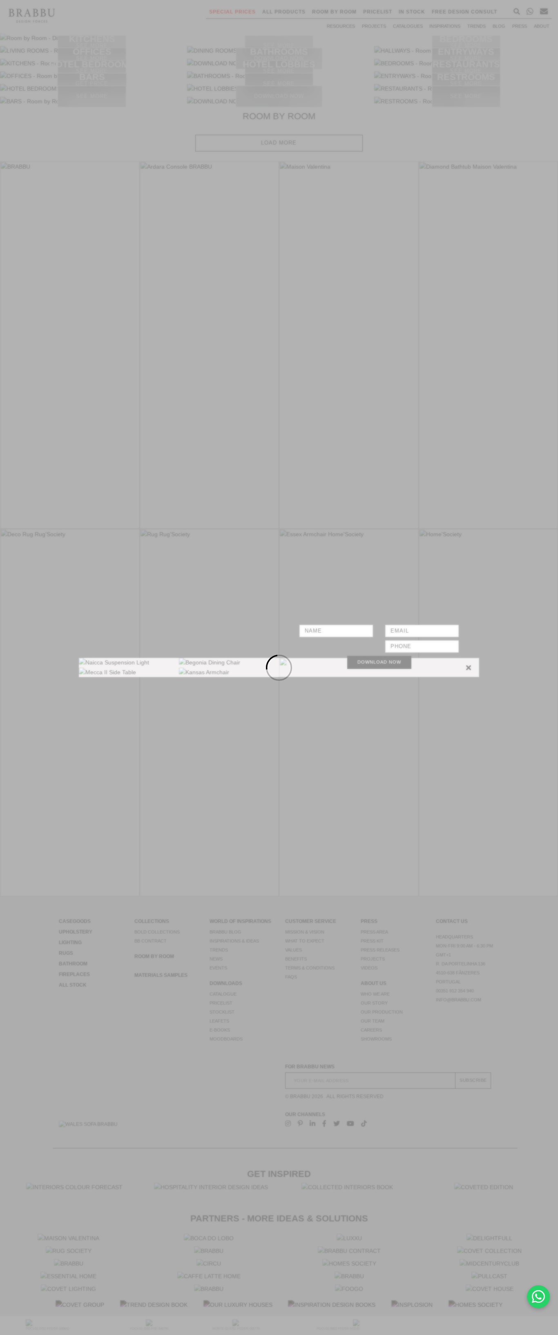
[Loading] (279, 667)
